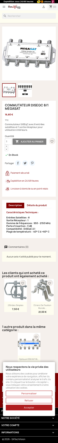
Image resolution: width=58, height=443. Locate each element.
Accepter (29, 407)
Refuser (29, 400)
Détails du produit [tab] (37, 205)
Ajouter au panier (29, 141)
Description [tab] (15, 205)
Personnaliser (29, 393)
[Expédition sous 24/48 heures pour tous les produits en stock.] (29, 1)
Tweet (25, 163)
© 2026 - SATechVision (13, 439)
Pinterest (32, 163)
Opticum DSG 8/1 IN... (29, 359)
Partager (18, 163)
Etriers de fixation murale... (42, 306)
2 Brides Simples (15, 305)
